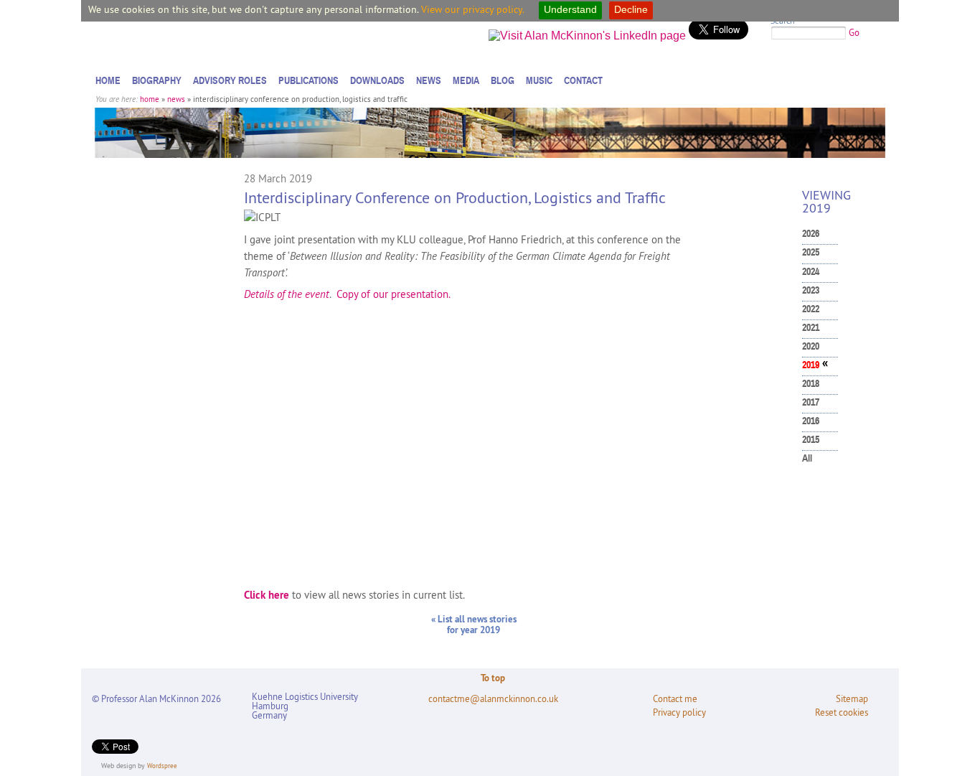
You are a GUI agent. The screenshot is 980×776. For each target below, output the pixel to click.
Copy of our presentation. (393, 294)
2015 (810, 440)
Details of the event (286, 294)
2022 (810, 309)
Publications (308, 80)
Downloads (377, 80)
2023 (810, 290)
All (807, 458)
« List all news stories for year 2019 (474, 624)
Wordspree (162, 766)
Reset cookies (841, 712)
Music (539, 80)
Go (854, 32)
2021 (810, 328)
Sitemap (852, 699)
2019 (810, 365)
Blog (502, 80)
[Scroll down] (954, 736)
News (428, 80)
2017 (810, 402)
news (176, 99)
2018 (810, 384)
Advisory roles (230, 80)
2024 (810, 272)
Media (466, 80)
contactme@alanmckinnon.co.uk (493, 699)
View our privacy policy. (472, 9)
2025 (810, 252)
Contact (583, 80)
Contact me (675, 699)
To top (493, 677)
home (149, 99)
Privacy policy (679, 712)
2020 (810, 346)
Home (108, 80)
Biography (157, 80)
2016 (810, 421)
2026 (810, 234)
